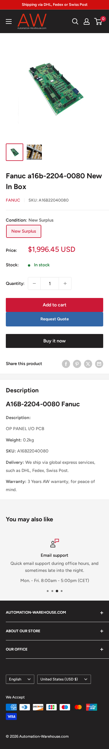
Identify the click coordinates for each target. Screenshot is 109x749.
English (15, 679)
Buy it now (54, 341)
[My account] (87, 21)
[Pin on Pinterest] (77, 364)
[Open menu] (9, 21)
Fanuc (13, 200)
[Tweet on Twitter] (88, 364)
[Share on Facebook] (66, 364)
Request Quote (54, 319)
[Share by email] (99, 364)
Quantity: (15, 283)
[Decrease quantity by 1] (34, 283)
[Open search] (75, 21)
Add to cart (54, 305)
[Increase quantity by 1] (65, 283)
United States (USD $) (59, 679)
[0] (98, 21)
